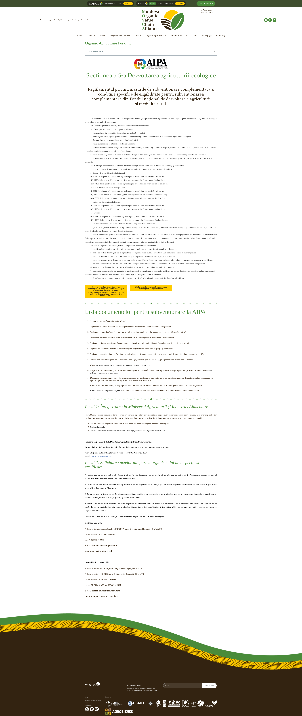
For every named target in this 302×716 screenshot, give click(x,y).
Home (79, 35)
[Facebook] (266, 20)
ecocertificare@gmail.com (104, 545)
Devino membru (205, 3)
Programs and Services (120, 35)
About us (175, 35)
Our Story (220, 35)
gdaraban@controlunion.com (106, 590)
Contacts (91, 35)
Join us (138, 35)
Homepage (207, 35)
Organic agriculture (155, 35)
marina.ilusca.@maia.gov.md (101, 456)
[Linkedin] (274, 20)
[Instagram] (270, 20)
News (102, 35)
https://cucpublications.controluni (101, 596)
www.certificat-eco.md (101, 551)
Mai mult (128, 3)
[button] (106, 291)
